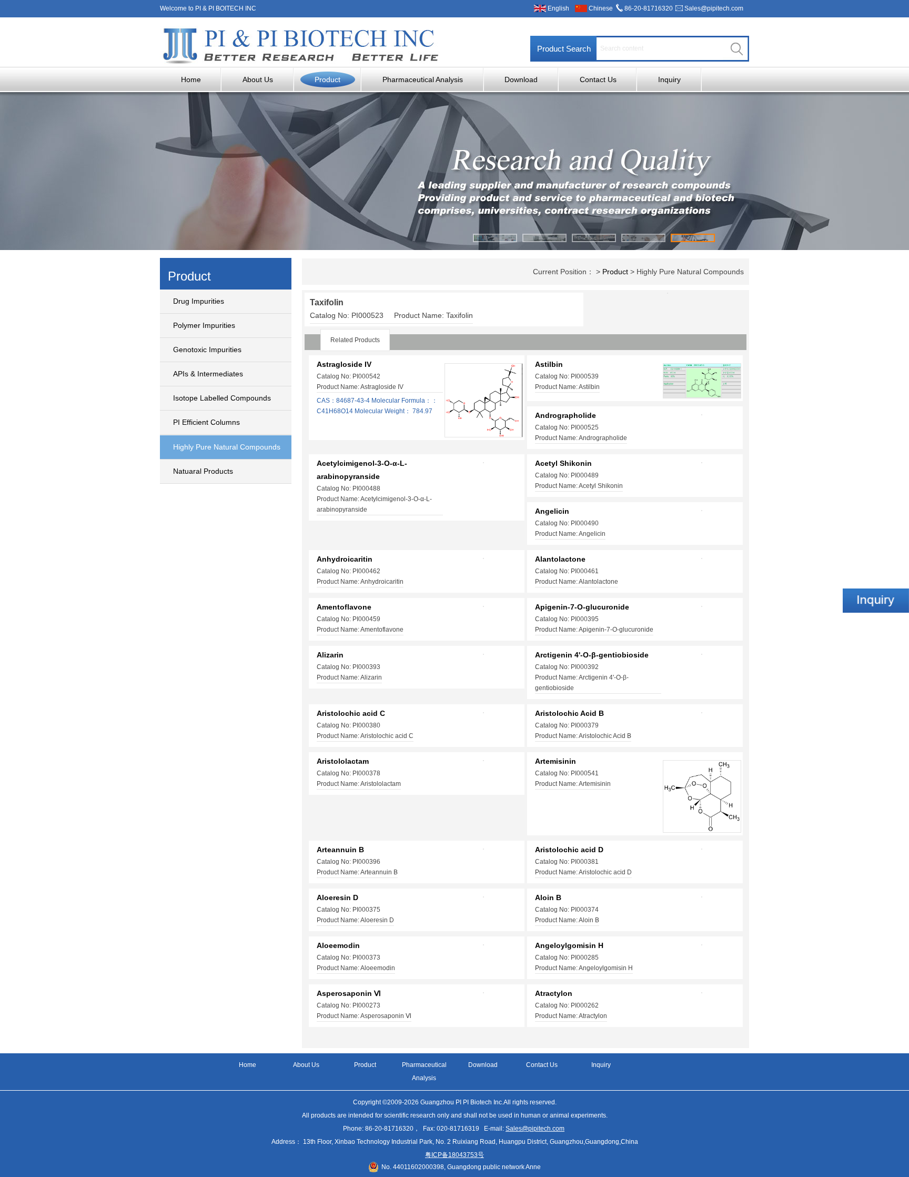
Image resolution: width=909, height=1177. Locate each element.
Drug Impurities (198, 301)
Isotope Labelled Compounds (222, 398)
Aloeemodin (338, 945)
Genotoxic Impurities (207, 349)
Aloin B (548, 897)
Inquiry (669, 79)
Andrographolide (565, 415)
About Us (258, 79)
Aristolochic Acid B (569, 713)
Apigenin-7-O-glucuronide (582, 607)
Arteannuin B (340, 849)
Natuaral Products (203, 471)
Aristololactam (343, 761)
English (558, 8)
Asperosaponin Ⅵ (349, 993)
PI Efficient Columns (206, 422)
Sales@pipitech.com (713, 8)
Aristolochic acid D (569, 849)
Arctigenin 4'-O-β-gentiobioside (592, 655)
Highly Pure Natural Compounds (226, 447)
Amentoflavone (344, 607)
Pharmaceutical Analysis (422, 79)
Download (521, 79)
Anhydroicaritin (344, 559)
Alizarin (330, 655)
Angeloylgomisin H (569, 945)
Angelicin (552, 511)
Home (191, 79)
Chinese (601, 8)
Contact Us (598, 79)
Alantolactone (560, 559)
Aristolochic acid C (351, 713)
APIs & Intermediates (208, 374)
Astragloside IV (344, 364)
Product (327, 79)
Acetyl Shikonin (563, 463)
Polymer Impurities (204, 325)
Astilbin (549, 364)
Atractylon (553, 993)
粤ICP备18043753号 (454, 1155)
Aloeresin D (337, 897)
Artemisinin (555, 761)
